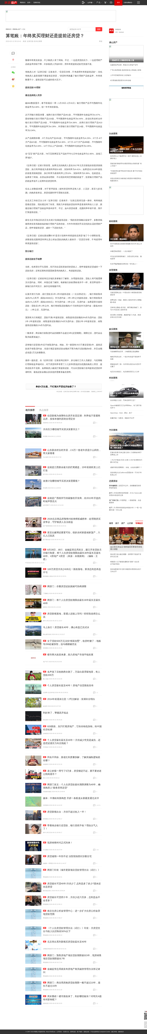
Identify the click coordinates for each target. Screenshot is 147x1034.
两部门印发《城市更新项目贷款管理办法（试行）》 (73, 870)
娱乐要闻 (113, 329)
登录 (118, 2)
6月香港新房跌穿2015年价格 (120, 80)
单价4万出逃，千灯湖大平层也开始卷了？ (56, 386)
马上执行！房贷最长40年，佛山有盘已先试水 (66, 627)
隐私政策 (86, 1032)
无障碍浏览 (36, 2)
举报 (100, 41)
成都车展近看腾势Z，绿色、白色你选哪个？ (126, 467)
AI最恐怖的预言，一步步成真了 (121, 251)
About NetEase (50, 1032)
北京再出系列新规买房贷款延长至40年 (67, 941)
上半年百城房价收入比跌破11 (120, 75)
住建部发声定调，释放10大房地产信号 (124, 65)
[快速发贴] (13, 53)
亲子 (117, 523)
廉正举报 (114, 1032)
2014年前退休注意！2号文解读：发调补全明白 (71, 699)
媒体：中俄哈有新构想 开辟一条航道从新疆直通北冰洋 (71, 798)
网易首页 (22, 2)
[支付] (106, 2)
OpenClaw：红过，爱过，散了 (121, 413)
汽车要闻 (113, 430)
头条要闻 (113, 133)
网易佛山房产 (17, 29)
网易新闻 (118, 29)
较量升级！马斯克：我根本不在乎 (122, 418)
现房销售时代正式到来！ (60, 842)
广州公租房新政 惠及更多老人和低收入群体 (125, 70)
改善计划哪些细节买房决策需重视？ (61, 481)
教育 (111, 523)
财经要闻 (113, 221)
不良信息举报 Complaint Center (100, 1032)
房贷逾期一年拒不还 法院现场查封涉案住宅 (69, 856)
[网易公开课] (90, 2)
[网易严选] (99, 2)
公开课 (130, 523)
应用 (28, 2)
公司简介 (59, 1032)
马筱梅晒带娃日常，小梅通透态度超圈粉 (124, 351)
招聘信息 (73, 1032)
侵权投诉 (121, 1032)
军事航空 (139, 523)
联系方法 (66, 1032)
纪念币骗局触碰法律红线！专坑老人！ (124, 264)
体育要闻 (113, 270)
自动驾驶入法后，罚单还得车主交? (122, 400)
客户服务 (79, 1032)
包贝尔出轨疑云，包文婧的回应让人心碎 (124, 372)
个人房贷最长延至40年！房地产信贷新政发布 (70, 685)
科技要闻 (113, 378)
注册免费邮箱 (128, 2)
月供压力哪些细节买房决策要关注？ (61, 429)
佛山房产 (113, 42)
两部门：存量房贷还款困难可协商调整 (66, 586)
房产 (123, 523)
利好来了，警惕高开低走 (55, 712)
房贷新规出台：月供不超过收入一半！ (66, 812)
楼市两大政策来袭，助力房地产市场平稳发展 (70, 654)
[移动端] (83, 2)
